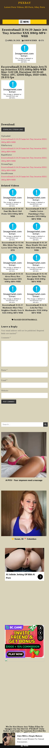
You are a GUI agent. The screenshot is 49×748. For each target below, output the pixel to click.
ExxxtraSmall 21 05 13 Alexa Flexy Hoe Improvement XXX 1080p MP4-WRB (12, 278)
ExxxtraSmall (29, 320)
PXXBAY (24, 3)
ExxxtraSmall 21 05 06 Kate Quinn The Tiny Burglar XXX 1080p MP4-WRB (36, 278)
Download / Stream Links (13, 129)
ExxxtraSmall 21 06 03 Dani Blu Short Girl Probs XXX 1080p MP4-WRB (12, 213)
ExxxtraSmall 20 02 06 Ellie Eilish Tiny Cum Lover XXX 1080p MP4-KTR (12, 246)
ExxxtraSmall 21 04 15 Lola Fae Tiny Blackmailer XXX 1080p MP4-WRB (36, 309)
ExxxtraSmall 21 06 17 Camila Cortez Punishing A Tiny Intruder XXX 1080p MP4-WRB (36, 214)
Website (4, 390)
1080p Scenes (30, 40)
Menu (26, 21)
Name (4, 370)
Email (4, 380)
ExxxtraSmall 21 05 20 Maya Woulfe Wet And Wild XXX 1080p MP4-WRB (36, 246)
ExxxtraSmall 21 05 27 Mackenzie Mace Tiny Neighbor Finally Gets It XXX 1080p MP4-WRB (12, 309)
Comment (6, 337)
